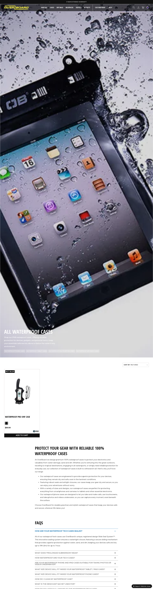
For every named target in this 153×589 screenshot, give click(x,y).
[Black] (6, 423)
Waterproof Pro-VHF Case (17, 416)
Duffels (78, 7)
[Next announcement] (103, 2)
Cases (52, 7)
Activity (87, 7)
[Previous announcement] (49, 2)
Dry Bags (60, 7)
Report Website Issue (143, 586)
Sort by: (127, 365)
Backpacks (69, 7)
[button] (52, 7)
